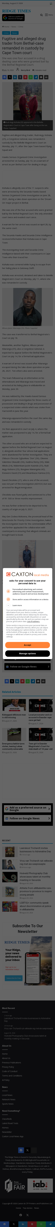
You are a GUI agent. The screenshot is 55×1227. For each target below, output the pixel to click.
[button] (27, 605)
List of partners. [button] (33, 621)
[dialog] (27, 613)
